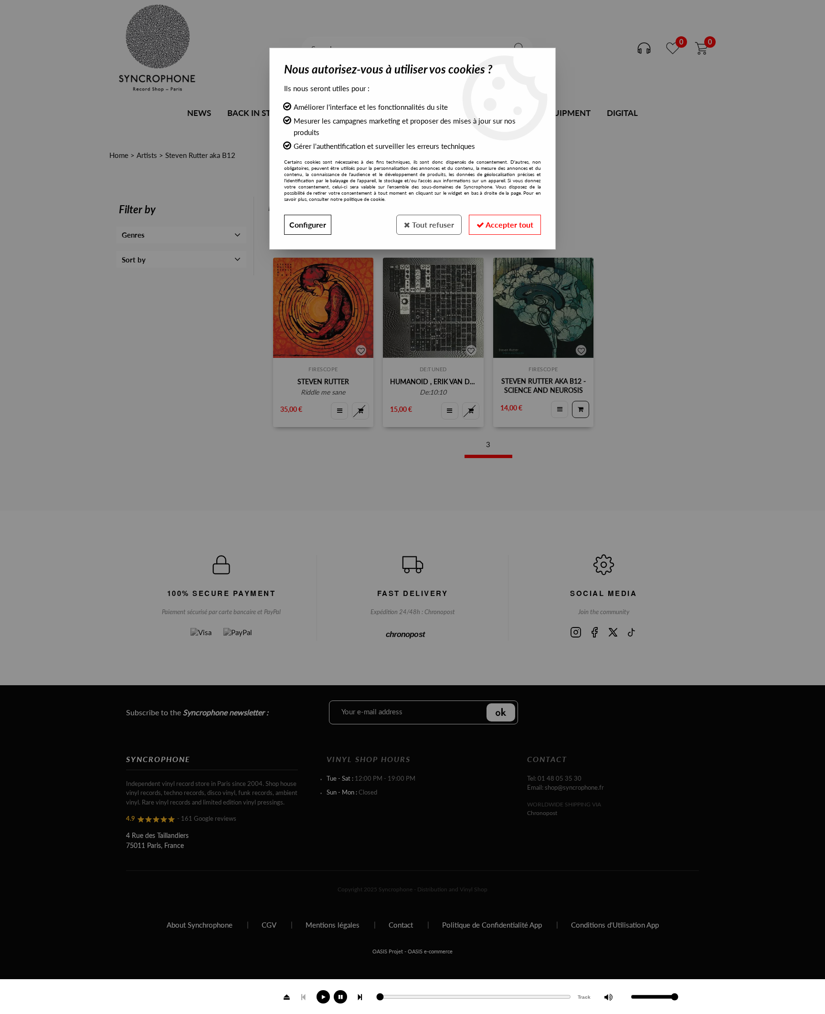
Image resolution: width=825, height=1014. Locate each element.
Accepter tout (508, 224)
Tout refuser (432, 224)
